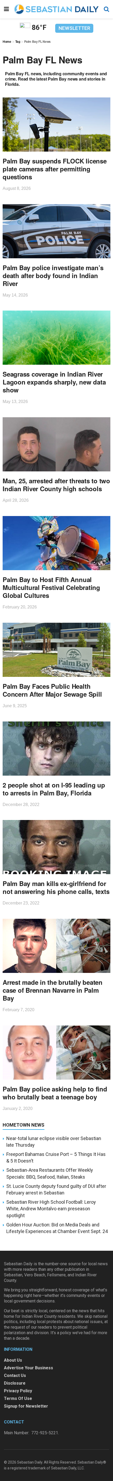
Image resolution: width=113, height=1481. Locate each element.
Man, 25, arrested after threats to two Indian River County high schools (56, 484)
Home (7, 41)
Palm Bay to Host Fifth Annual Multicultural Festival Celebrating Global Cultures (51, 587)
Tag (17, 41)
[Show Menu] (6, 9)
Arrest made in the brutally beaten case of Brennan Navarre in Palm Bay (52, 990)
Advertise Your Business (28, 1367)
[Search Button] (106, 9)
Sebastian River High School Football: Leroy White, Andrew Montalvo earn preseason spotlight (51, 1208)
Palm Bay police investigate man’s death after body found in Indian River (53, 275)
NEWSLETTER (74, 28)
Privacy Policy (18, 1390)
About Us (13, 1360)
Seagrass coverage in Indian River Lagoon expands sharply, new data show (54, 381)
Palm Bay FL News (37, 41)
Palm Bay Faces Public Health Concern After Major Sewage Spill (52, 690)
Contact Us (15, 1375)
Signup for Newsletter (26, 1406)
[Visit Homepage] (56, 9)
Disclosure (14, 1383)
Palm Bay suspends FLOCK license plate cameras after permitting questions (55, 168)
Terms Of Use (18, 1398)
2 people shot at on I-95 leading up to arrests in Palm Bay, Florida (54, 788)
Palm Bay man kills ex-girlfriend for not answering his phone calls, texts (56, 887)
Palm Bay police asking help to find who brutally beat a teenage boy (55, 1092)
